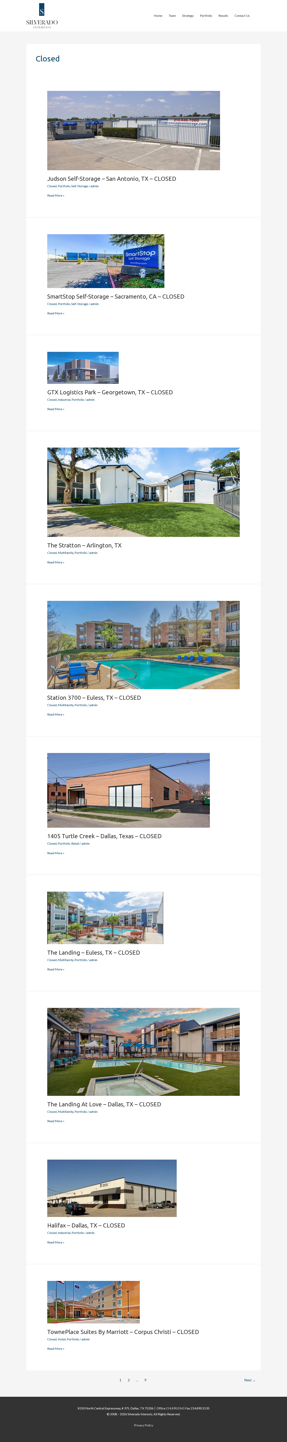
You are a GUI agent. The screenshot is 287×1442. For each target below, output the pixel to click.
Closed (52, 186)
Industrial (64, 399)
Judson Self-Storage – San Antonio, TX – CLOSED (111, 178)
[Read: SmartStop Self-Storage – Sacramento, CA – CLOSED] (105, 261)
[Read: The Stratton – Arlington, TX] (143, 492)
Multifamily (65, 552)
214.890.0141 (175, 1408)
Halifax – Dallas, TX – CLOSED (86, 1225)
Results (223, 15)
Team (172, 15)
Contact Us (242, 15)
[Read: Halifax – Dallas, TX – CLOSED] (112, 1188)
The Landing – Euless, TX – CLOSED (93, 952)
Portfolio (206, 15)
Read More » (55, 195)
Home (158, 15)
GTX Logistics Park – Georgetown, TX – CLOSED (110, 392)
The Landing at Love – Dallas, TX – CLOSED (104, 1104)
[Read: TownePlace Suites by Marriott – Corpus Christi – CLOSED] (93, 1302)
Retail (75, 843)
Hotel (62, 1339)
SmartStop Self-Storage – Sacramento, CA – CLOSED (115, 296)
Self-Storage (79, 186)
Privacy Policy (143, 1425)
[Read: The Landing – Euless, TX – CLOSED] (105, 917)
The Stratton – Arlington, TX (84, 545)
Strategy (188, 15)
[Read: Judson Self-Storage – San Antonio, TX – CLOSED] (133, 130)
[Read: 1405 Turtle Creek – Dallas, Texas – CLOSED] (128, 790)
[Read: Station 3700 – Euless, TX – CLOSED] (143, 644)
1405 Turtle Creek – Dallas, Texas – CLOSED (104, 836)
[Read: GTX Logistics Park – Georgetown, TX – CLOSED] (83, 367)
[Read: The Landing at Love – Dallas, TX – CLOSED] (143, 1051)
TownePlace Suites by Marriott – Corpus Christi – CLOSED (123, 1331)
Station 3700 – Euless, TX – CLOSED (94, 697)
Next (250, 1380)
